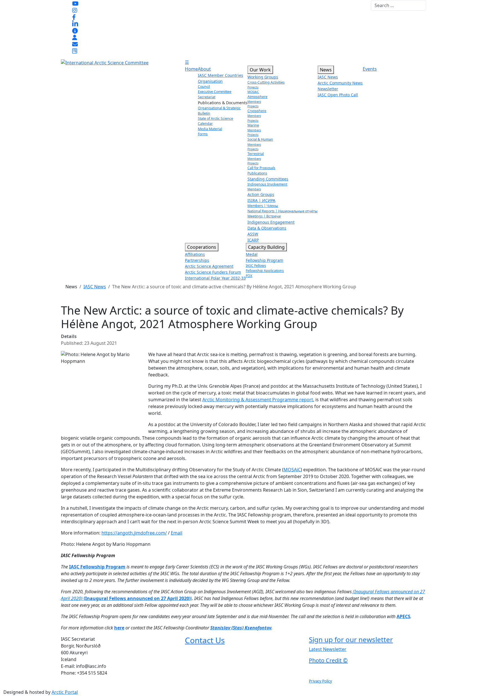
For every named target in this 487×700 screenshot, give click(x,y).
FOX (249, 275)
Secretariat (206, 97)
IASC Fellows (256, 265)
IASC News (328, 77)
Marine (253, 125)
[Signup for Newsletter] (75, 30)
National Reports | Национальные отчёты (282, 211)
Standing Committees (267, 179)
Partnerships (197, 260)
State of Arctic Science (215, 118)
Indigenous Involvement (267, 184)
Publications (257, 173)
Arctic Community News (340, 83)
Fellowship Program (264, 260)
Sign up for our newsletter (351, 639)
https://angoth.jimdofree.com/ (134, 533)
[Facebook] (74, 17)
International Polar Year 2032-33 (215, 278)
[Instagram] (74, 10)
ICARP (253, 240)
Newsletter (328, 88)
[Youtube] (75, 3)
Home (191, 69)
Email (176, 533)
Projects (252, 87)
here (119, 628)
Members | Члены (262, 205)
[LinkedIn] (75, 24)
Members (254, 102)
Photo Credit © (328, 660)
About (204, 69)
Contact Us (205, 640)
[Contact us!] (75, 44)
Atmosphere (257, 96)
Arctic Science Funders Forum (213, 272)
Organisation (210, 81)
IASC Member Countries (220, 75)
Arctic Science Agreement (209, 266)
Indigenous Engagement (271, 222)
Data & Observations (266, 228)
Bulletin (204, 113)
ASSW (252, 234)
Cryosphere (256, 110)
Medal (252, 254)
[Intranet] (74, 37)
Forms (203, 134)
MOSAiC (253, 92)
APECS (403, 616)
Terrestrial (255, 153)
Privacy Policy (320, 681)
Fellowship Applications (265, 270)
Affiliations (195, 254)
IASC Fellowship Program (97, 567)
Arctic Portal (65, 692)
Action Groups (260, 194)
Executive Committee (214, 91)
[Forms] (74, 51)
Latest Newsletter (327, 649)
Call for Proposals (261, 167)
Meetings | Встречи (264, 216)
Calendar (205, 123)
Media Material (210, 129)
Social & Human (260, 139)
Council (204, 86)
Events (370, 69)
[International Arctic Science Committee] (105, 62)
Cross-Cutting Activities (266, 82)
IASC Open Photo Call (338, 94)
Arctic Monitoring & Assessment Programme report (257, 399)
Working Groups (262, 77)
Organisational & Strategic (219, 108)
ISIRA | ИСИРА (261, 200)
